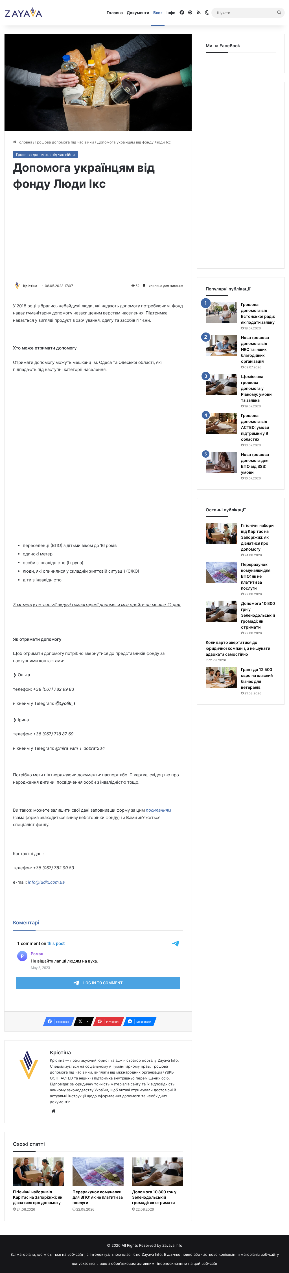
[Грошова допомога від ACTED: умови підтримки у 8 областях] (221, 423)
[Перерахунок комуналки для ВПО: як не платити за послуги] (98, 1171)
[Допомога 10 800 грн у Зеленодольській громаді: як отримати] (157, 1171)
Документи (138, 12)
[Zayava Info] (23, 12)
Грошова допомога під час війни (64, 142)
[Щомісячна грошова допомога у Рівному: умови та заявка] (221, 384)
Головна (115, 12)
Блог (158, 12)
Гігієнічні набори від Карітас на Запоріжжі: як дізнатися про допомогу (37, 1197)
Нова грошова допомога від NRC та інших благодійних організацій (255, 349)
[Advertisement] (98, 237)
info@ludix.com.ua (46, 882)
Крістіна (30, 286)
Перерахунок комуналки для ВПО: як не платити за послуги (98, 1197)
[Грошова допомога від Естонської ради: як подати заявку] (221, 312)
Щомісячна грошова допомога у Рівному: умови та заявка (256, 388)
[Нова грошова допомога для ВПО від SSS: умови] (221, 462)
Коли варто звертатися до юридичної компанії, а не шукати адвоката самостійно (238, 648)
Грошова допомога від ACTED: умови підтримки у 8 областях (255, 427)
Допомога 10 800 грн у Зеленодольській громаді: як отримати (154, 1197)
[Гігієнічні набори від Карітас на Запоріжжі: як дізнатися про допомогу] (38, 1171)
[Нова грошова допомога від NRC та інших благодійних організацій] (221, 345)
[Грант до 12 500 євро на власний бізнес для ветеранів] (221, 677)
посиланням (158, 810)
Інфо (171, 12)
